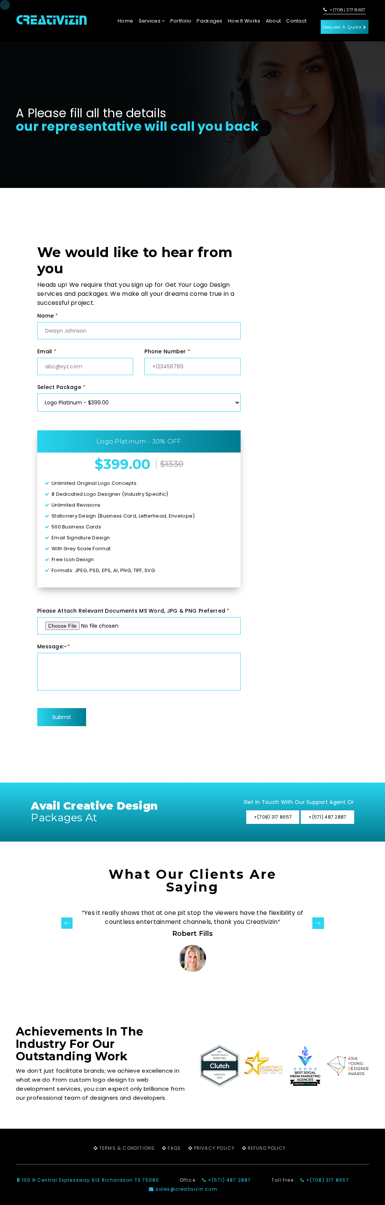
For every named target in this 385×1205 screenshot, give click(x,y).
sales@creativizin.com (185, 1189)
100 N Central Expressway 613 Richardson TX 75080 (89, 1180)
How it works (244, 20)
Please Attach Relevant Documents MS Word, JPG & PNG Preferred (133, 611)
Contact (296, 20)
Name (47, 315)
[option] (193, 940)
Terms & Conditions (127, 1148)
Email (46, 351)
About (273, 20)
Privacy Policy (214, 1148)
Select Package (61, 387)
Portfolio (181, 20)
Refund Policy (267, 1148)
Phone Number (167, 351)
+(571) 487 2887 (228, 1180)
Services (150, 20)
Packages (209, 20)
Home (125, 20)
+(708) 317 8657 (347, 10)
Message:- (53, 646)
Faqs (174, 1148)
